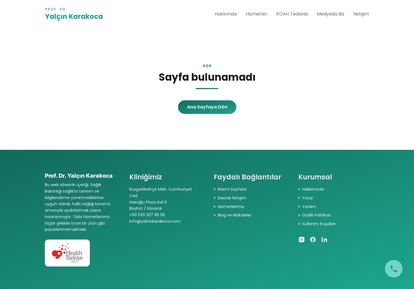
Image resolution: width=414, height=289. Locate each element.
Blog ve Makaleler (234, 215)
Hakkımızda (313, 189)
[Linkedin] (324, 239)
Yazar (307, 198)
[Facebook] (313, 239)
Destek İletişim (232, 198)
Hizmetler (256, 14)
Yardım (309, 206)
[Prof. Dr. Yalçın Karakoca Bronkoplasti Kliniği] (394, 269)
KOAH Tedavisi (292, 14)
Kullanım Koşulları (319, 224)
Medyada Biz (330, 14)
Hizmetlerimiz (231, 206)
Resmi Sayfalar (232, 189)
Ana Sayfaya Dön (207, 107)
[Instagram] (301, 239)
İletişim (361, 14)
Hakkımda (226, 14)
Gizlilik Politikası (316, 215)
